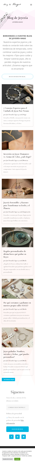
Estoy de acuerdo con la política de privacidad (15, 420)
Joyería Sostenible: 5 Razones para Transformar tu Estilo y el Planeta (16, 205)
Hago (24, 114)
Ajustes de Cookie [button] (7, 459)
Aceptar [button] (17, 459)
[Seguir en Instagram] (17, 437)
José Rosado (10, 114)
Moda (24, 261)
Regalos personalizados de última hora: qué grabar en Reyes (14, 254)
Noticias (25, 160)
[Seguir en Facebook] (11, 437)
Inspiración (26, 212)
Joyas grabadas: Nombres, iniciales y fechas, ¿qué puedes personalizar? (16, 354)
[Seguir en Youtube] (23, 437)
